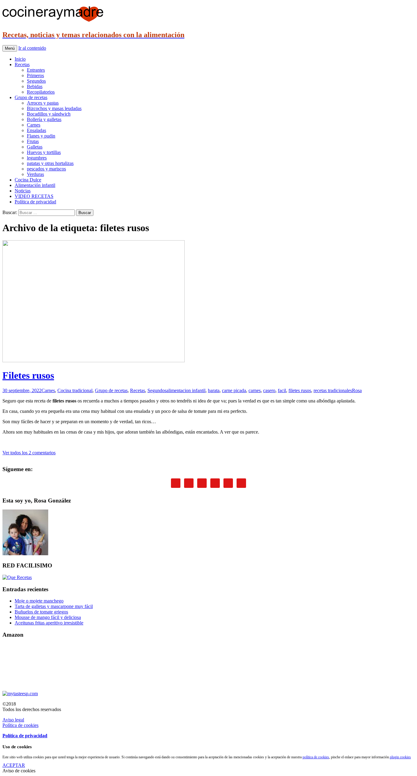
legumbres (37, 157)
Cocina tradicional (74, 390)
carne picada (234, 390)
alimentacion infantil (185, 390)
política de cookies (316, 757)
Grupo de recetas (31, 97)
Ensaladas (36, 130)
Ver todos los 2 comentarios (29, 452)
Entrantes (36, 70)
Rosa (357, 390)
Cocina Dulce (28, 179)
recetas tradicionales (333, 390)
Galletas (34, 146)
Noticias (23, 190)
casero (269, 390)
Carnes (33, 124)
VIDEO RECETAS (34, 196)
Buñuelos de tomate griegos (41, 611)
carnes (254, 390)
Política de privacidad (35, 201)
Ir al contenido (32, 48)
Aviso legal (13, 719)
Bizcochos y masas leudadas (54, 108)
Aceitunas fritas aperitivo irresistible (49, 622)
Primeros (35, 75)
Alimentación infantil (35, 185)
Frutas (33, 141)
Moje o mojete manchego (39, 600)
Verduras (35, 174)
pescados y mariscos (46, 168)
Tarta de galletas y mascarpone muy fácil (54, 606)
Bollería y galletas (44, 119)
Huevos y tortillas (44, 152)
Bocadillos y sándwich (49, 113)
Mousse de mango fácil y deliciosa (48, 617)
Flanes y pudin (41, 135)
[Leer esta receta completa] (93, 360)
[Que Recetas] (17, 577)
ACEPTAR (13, 765)
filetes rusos (299, 390)
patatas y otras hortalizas (50, 163)
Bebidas (34, 86)
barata (213, 390)
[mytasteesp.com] (20, 693)
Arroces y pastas (43, 102)
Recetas (22, 64)
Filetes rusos (28, 375)
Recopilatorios (41, 92)
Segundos (36, 81)
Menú (10, 48)
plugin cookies (400, 757)
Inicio (20, 59)
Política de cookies (20, 725)
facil (282, 390)
